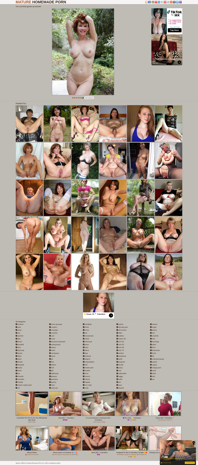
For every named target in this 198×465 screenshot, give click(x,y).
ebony (53, 347)
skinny (154, 330)
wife (153, 376)
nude (86, 388)
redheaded (122, 373)
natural (87, 379)
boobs (19, 368)
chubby (20, 382)
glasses (54, 376)
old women (122, 330)
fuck (52, 368)
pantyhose (122, 356)
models (87, 370)
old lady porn (123, 327)
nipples (87, 382)
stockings (155, 342)
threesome (156, 350)
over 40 (121, 342)
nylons (120, 324)
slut (153, 333)
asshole (20, 336)
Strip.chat (155, 63)
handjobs (88, 324)
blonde (20, 362)
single (154, 327)
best (19, 347)
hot (85, 333)
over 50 (121, 344)
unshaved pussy (158, 359)
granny (53, 382)
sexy (120, 385)
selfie (120, 379)
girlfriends (54, 373)
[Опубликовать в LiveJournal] (162, 2)
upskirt (154, 362)
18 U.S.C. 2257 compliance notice (49, 463)
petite (120, 359)
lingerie (87, 359)
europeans (55, 353)
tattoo (154, 344)
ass (18, 333)
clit (18, 388)
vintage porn (156, 368)
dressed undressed (58, 342)
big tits (19, 353)
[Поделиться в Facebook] (149, 2)
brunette (20, 376)
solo (153, 339)
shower (154, 324)
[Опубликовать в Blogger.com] (146, 2)
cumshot (54, 333)
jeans (86, 344)
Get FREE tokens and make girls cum (164, 60)
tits (153, 356)
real (119, 370)
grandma (54, 379)
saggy (120, 376)
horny (86, 330)
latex (86, 347)
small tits (155, 336)
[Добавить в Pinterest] (165, 2)
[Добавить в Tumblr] (174, 2)
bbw (19, 339)
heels (86, 327)
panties (121, 353)
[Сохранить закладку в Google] (152, 2)
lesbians (87, 356)
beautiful (20, 344)
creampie (54, 330)
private (120, 365)
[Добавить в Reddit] (168, 2)
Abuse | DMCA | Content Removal (27, 463)
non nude (88, 385)
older (120, 333)
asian (19, 330)
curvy (53, 339)
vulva (154, 370)
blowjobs (20, 365)
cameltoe (20, 379)
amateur (20, 324)
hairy (53, 385)
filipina (53, 365)
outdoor (121, 336)
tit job (154, 353)
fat (52, 359)
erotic (53, 350)
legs (86, 353)
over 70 (121, 350)
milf (85, 365)
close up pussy (56, 324)
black (19, 359)
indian (86, 339)
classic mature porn (24, 385)
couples (54, 327)
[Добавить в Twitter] (177, 2)
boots (19, 370)
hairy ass (54, 388)
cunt (52, 336)
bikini (19, 356)
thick (153, 347)
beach (19, 342)
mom (86, 373)
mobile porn (88, 368)
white (154, 373)
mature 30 (122, 339)
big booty (20, 350)
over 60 (121, 347)
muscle (87, 376)
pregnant (121, 362)
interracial (88, 342)
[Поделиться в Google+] (155, 2)
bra (18, 373)
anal (19, 327)
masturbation (89, 362)
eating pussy (55, 344)
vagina (154, 365)
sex (119, 382)
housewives (89, 336)
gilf (52, 370)
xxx (153, 379)
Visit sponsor (89, 98)
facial (53, 356)
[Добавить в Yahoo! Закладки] (180, 2)
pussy (120, 368)
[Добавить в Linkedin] (159, 2)
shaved (121, 388)
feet (52, 362)
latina (86, 350)
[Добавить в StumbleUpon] (171, 2)
